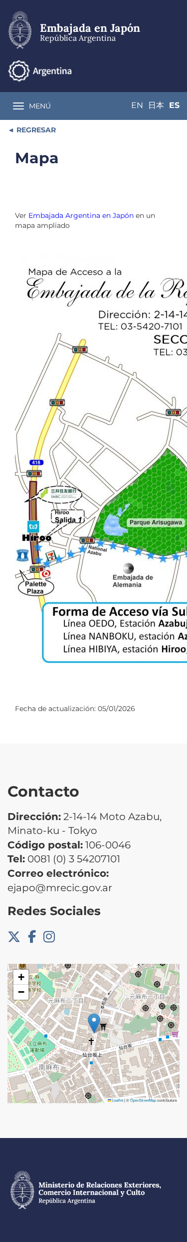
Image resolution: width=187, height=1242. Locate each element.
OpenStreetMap (143, 1100)
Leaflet (117, 1100)
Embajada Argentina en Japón (81, 215)
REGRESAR (35, 129)
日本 (156, 105)
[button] (94, 1023)
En (137, 105)
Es (174, 105)
